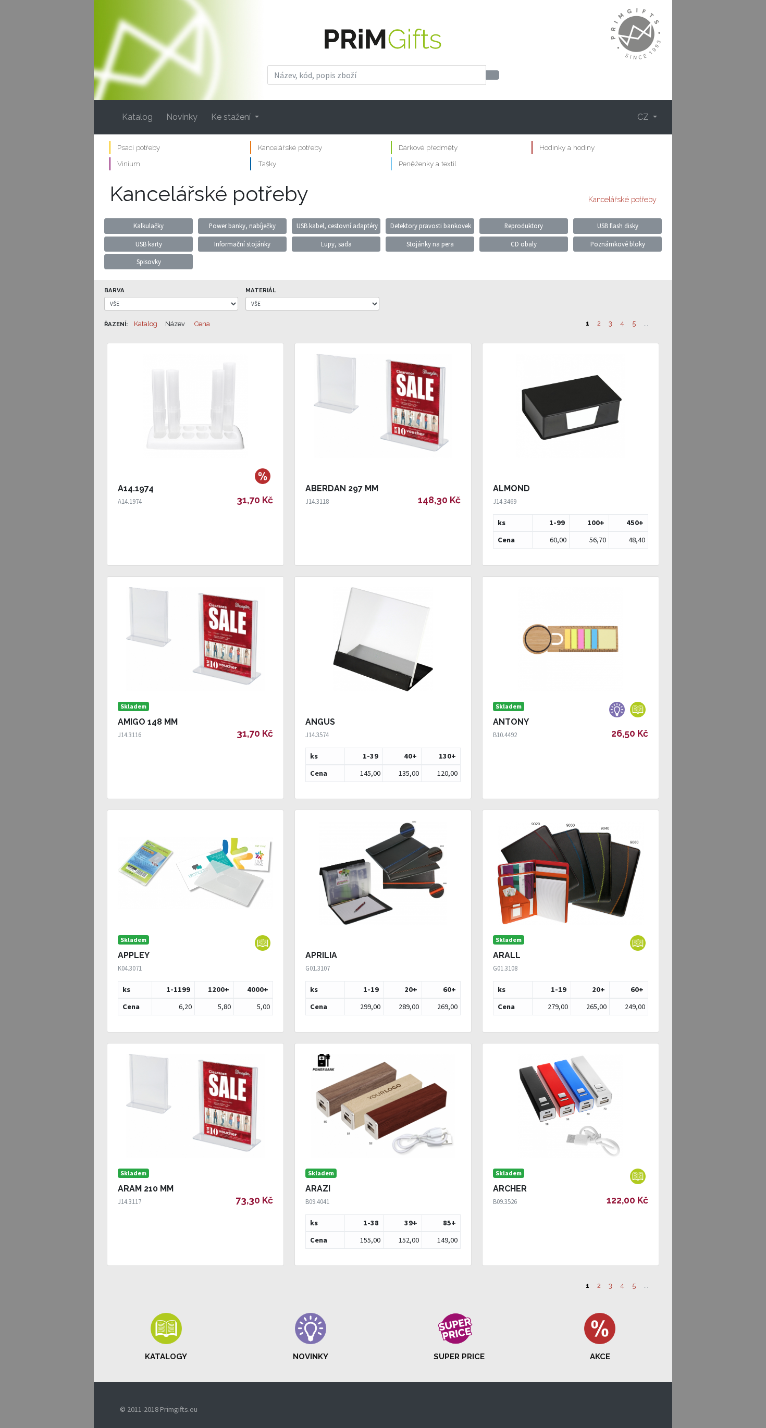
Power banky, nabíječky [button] (242, 225)
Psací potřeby (138, 147)
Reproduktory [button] (523, 225)
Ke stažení (232, 117)
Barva (114, 290)
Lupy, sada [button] (336, 244)
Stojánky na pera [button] (430, 244)
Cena (202, 324)
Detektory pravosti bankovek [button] (430, 225)
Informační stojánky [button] (242, 244)
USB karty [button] (148, 244)
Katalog (137, 117)
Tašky (267, 163)
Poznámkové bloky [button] (617, 244)
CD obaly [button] (524, 244)
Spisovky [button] (149, 261)
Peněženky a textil (427, 163)
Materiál (260, 290)
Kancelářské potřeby (290, 147)
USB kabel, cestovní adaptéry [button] (337, 225)
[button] (166, 1337)
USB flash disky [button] (617, 225)
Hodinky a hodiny (567, 147)
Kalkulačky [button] (148, 225)
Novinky (181, 117)
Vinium (128, 163)
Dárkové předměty (428, 147)
